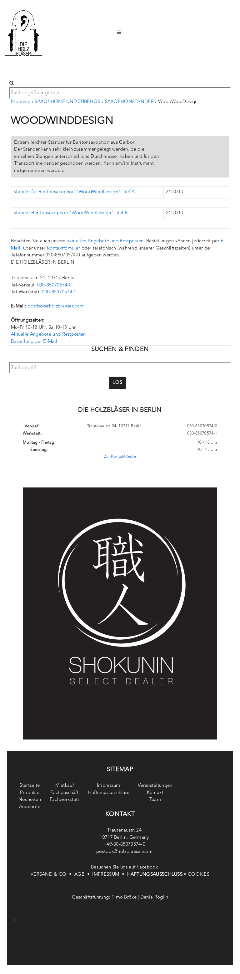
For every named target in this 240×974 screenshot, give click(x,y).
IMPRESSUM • (109, 874)
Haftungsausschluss (108, 793)
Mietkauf (64, 785)
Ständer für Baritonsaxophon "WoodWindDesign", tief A (74, 192)
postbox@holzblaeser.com (56, 306)
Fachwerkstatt (64, 799)
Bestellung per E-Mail (34, 341)
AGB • (83, 874)
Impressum (108, 785)
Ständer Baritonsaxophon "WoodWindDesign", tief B (70, 213)
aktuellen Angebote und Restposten (105, 241)
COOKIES (198, 874)
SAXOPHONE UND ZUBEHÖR (67, 102)
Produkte (20, 102)
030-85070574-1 (59, 292)
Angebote (29, 807)
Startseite (29, 785)
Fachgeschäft (64, 793)
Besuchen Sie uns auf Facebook (124, 867)
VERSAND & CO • (52, 874)
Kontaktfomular (63, 248)
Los (117, 382)
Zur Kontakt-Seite (120, 457)
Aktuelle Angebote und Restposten (48, 334)
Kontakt (155, 793)
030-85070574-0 (54, 285)
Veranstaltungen (155, 785)
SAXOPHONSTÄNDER (129, 102)
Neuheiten (29, 799)
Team (155, 799)
